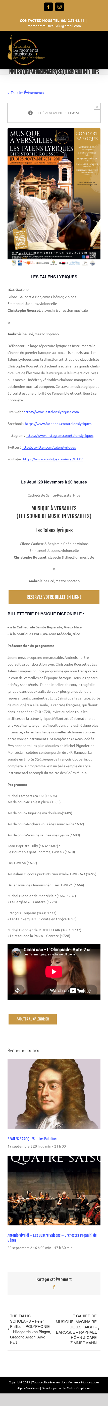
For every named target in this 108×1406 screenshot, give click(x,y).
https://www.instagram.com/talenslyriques (59, 435)
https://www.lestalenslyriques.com (51, 411)
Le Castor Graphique (77, 1388)
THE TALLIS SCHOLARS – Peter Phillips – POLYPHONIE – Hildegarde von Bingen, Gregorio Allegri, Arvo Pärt (30, 1329)
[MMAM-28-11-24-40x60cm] (54, 129)
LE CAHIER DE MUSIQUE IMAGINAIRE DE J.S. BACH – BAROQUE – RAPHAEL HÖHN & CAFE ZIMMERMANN (76, 1329)
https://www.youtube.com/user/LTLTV (53, 459)
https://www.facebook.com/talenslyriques (58, 423)
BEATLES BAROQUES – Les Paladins (32, 1139)
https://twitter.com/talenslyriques (49, 447)
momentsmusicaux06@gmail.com (54, 25)
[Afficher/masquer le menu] (96, 50)
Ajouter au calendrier (33, 1019)
